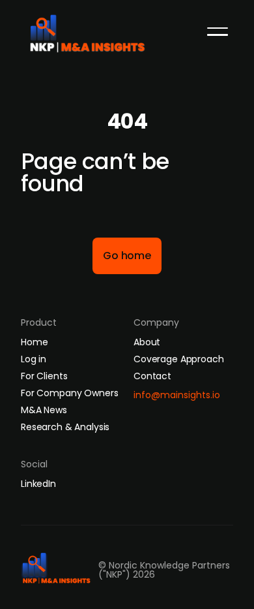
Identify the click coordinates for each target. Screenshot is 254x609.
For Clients (44, 376)
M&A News (44, 409)
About (147, 342)
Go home (127, 255)
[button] (217, 31)
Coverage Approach (179, 359)
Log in (33, 359)
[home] (92, 30)
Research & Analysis (65, 426)
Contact (152, 376)
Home (34, 342)
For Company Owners (69, 393)
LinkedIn (38, 483)
